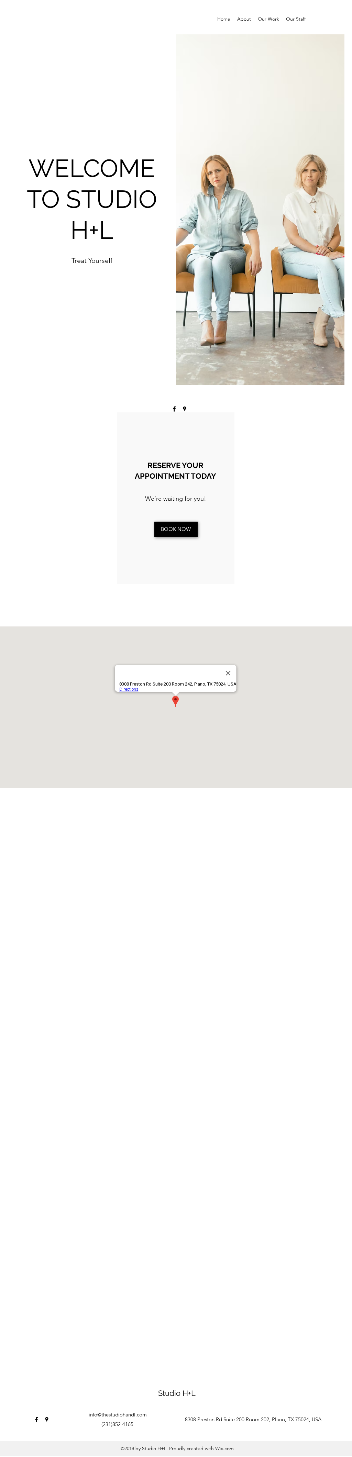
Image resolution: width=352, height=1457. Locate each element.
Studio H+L (177, 1393)
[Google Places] (184, 408)
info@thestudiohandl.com (118, 1414)
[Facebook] (174, 408)
